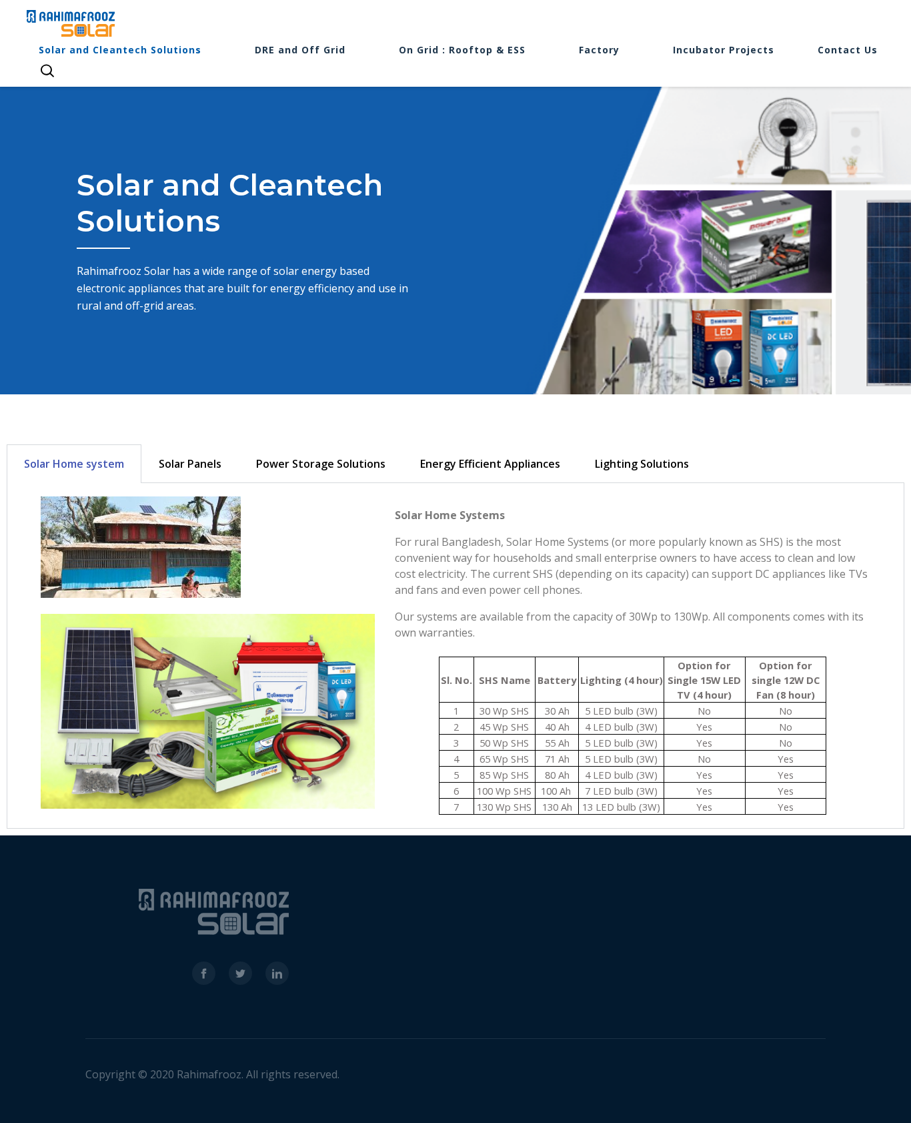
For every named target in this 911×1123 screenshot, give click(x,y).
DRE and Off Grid (300, 49)
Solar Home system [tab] (74, 463)
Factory (599, 49)
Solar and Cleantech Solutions (120, 49)
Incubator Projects (723, 49)
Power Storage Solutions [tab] (320, 463)
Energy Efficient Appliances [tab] (490, 463)
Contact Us (848, 49)
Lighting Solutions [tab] (642, 463)
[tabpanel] (455, 656)
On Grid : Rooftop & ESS (462, 49)
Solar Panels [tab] (190, 463)
